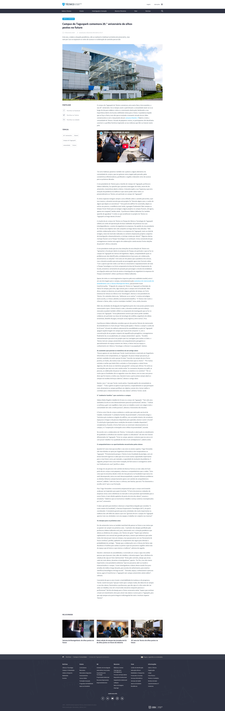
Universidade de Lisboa (90, 705)
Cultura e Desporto (67, 673)
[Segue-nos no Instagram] (117, 698)
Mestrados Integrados (85, 673)
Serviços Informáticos (136, 678)
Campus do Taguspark (69, 140)
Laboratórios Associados (103, 670)
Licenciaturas (83, 667)
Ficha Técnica (151, 675)
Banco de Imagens (118, 685)
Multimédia (65, 675)
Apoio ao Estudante (85, 686)
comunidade (66, 145)
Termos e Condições (153, 678)
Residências (134, 686)
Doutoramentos (84, 675)
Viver (135, 11)
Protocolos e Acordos (137, 675)
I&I (97, 664)
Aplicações (157, 4)
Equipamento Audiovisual (120, 680)
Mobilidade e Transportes (137, 673)
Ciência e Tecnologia (67, 667)
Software (116, 682)
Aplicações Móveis (136, 670)
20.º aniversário (67, 135)
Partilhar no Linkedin (73, 120)
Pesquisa (161, 11)
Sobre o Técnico (66, 11)
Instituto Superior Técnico (76, 705)
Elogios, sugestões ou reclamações (153, 657)
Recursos (116, 664)
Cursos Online (83, 678)
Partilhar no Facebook (73, 110)
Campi (149, 673)
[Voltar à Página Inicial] (63, 657)
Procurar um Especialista (120, 674)
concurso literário (131, 118)
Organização (151, 670)
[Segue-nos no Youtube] (112, 698)
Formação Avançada (85, 681)
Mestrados (82, 670)
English (148, 4)
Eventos (64, 678)
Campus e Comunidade (68, 18)
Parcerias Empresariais (103, 680)
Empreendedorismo (102, 682)
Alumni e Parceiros (120, 11)
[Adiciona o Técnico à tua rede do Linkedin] (107, 698)
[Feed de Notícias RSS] (122, 698)
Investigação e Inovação (99, 11)
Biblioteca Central (118, 667)
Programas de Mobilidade (86, 683)
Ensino (82, 11)
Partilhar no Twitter (73, 115)
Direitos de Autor (152, 681)
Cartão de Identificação (137, 667)
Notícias (148, 11)
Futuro (74, 145)
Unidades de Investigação (103, 667)
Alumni (76, 135)
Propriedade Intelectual (103, 677)
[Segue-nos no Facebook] (103, 698)
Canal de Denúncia (153, 683)
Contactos (151, 686)
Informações (152, 664)
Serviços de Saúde (136, 681)
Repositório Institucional (120, 677)
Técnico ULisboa (72, 4)
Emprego (116, 688)
